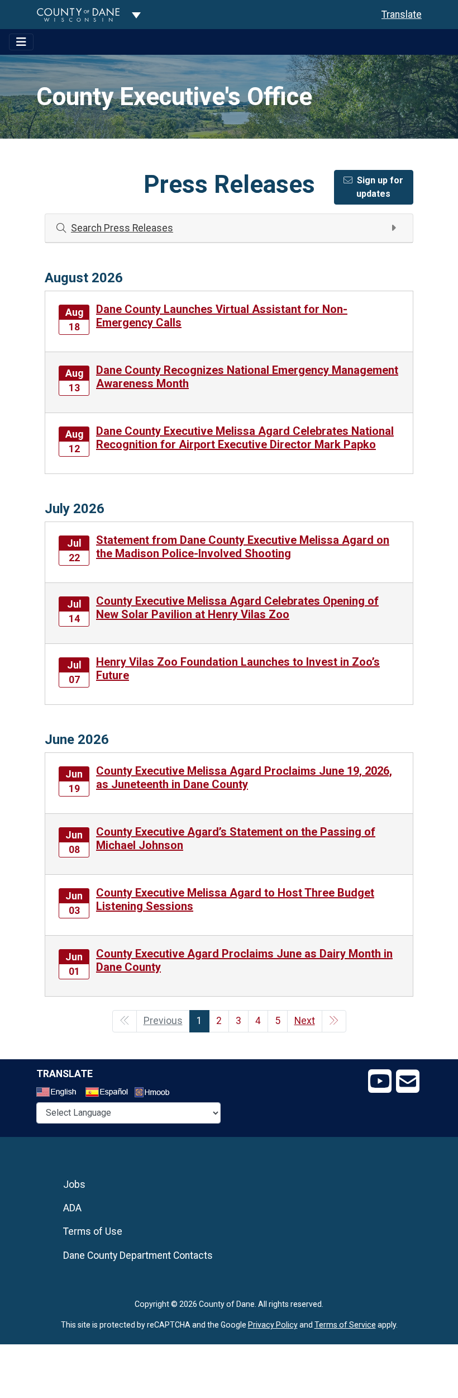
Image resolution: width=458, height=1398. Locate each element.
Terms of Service (345, 1324)
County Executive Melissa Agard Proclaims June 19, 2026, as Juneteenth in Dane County (244, 777)
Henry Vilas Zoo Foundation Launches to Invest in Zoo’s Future (238, 668)
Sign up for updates (379, 187)
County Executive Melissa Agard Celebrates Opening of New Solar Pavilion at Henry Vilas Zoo (237, 607)
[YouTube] (380, 1081)
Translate (401, 14)
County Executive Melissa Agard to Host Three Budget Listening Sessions (235, 899)
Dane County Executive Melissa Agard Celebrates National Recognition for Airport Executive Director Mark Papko (245, 437)
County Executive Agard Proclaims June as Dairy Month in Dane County (244, 960)
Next (304, 1020)
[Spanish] (108, 1093)
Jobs (74, 1184)
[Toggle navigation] (21, 42)
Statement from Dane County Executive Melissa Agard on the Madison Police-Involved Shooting (242, 546)
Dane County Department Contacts (138, 1255)
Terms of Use (92, 1231)
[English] (59, 1093)
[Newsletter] (408, 1081)
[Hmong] (156, 1093)
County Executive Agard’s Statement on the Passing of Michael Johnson (235, 838)
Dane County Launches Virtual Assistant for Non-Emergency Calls (221, 315)
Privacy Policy (273, 1324)
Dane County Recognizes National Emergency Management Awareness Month (247, 376)
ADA (72, 1208)
